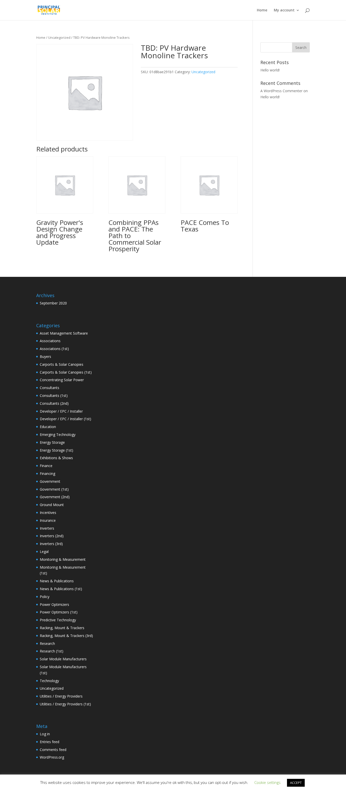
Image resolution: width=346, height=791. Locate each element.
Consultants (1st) (54, 395)
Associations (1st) (54, 348)
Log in (45, 733)
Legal (44, 551)
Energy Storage (52, 442)
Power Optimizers (54, 604)
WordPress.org (52, 757)
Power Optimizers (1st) (59, 612)
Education (48, 426)
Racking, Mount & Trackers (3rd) (66, 635)
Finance (46, 465)
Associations (50, 340)
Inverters (47, 528)
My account (284, 10)
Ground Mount (52, 504)
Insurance (48, 520)
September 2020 (53, 303)
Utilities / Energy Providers (61, 696)
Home (262, 10)
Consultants (49, 387)
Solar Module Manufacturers (63, 659)
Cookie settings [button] (267, 782)
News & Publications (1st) (61, 588)
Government (50, 481)
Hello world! (270, 70)
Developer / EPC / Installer (61, 411)
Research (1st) (51, 651)
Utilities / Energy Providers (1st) (65, 704)
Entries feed (49, 741)
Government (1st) (54, 489)
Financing (47, 473)
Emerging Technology (57, 434)
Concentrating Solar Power (62, 379)
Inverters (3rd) (51, 543)
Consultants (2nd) (54, 403)
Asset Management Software (64, 333)
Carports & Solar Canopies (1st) (66, 372)
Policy (44, 596)
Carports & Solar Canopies (61, 364)
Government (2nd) (55, 496)
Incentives (48, 512)
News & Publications (57, 580)
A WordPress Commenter (281, 90)
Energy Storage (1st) (56, 450)
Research (47, 643)
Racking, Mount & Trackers (62, 627)
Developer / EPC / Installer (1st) (65, 418)
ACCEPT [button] (296, 782)
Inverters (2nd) (52, 535)
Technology (49, 680)
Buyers (45, 356)
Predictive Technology (58, 620)
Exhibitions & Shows (56, 457)
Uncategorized (59, 37)
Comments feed (53, 749)
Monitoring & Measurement (63, 559)
